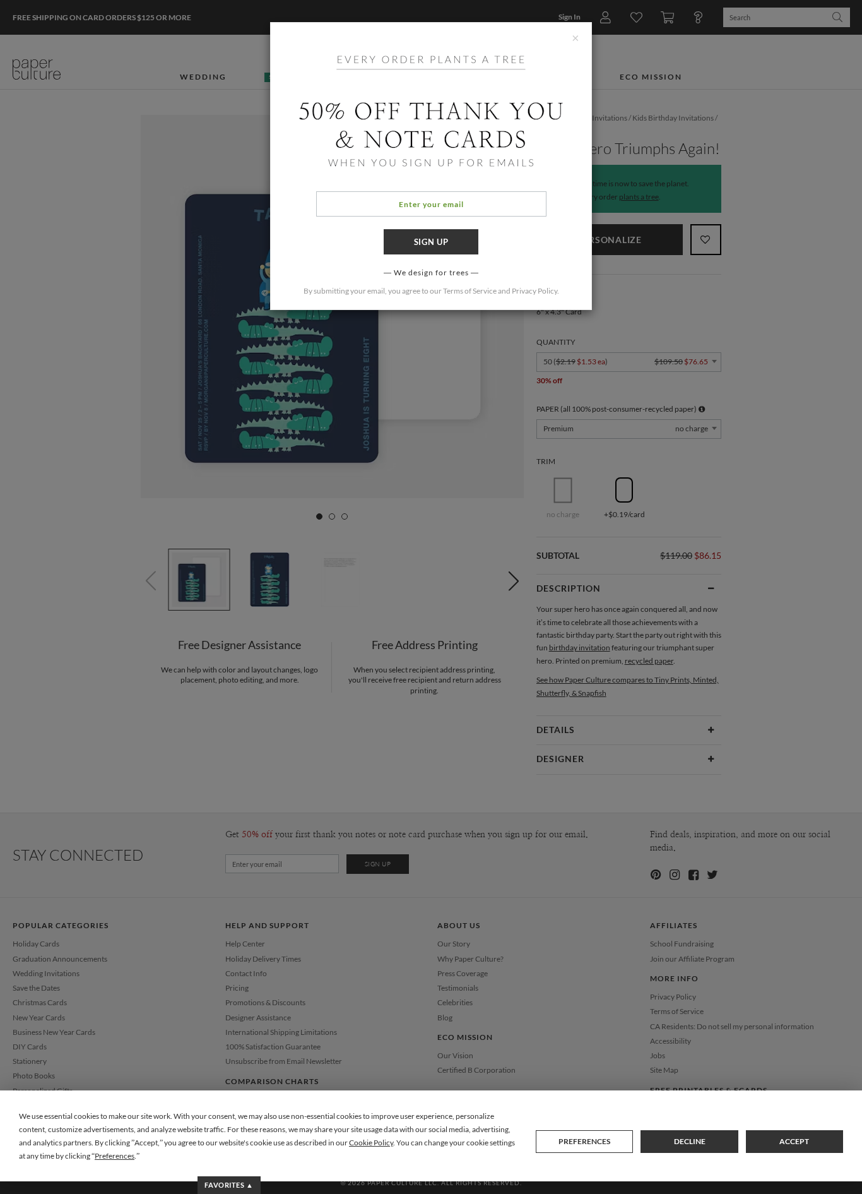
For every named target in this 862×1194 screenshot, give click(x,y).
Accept (794, 1141)
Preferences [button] (114, 1156)
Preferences (584, 1141)
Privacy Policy (534, 291)
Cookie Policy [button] (371, 1142)
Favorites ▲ (228, 1185)
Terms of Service (470, 291)
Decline (690, 1141)
